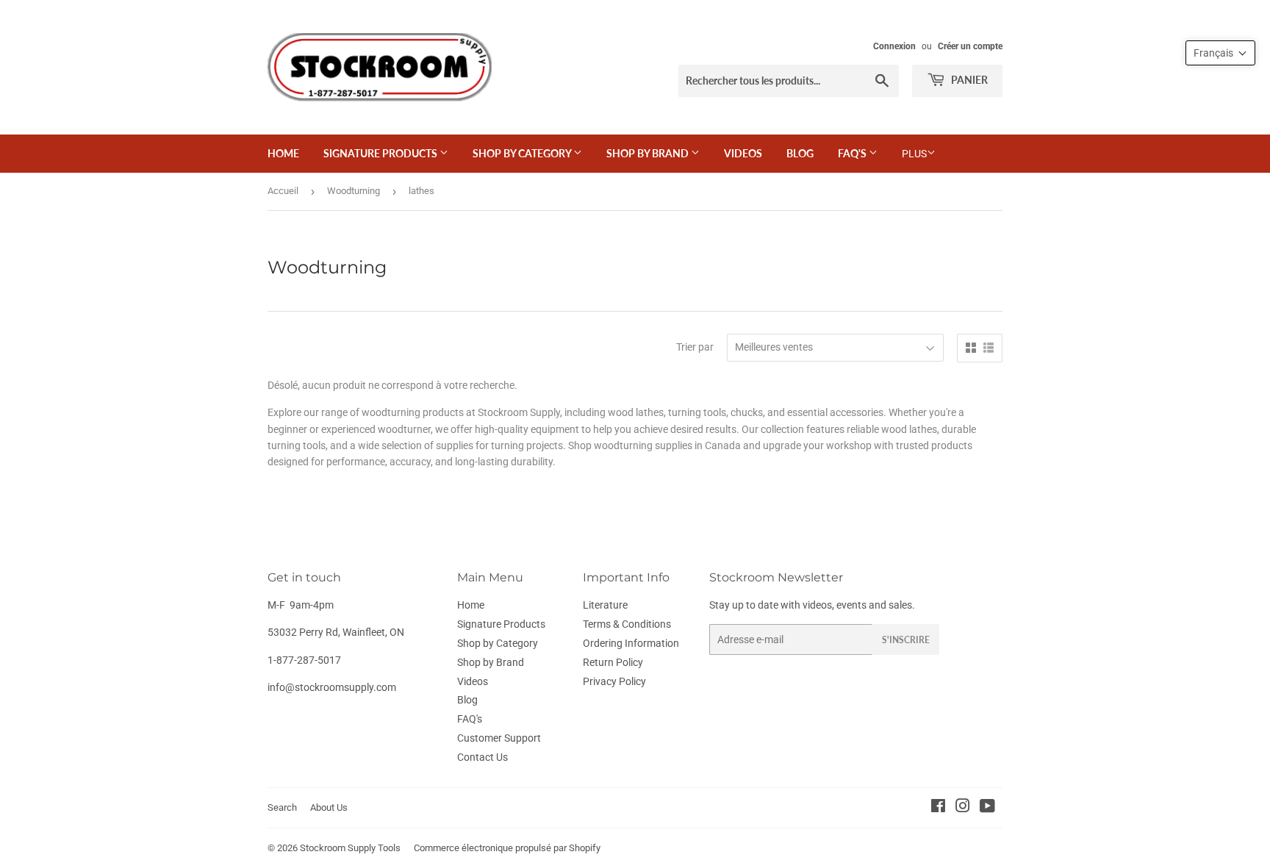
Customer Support (499, 738)
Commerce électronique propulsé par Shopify (507, 847)
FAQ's (853, 153)
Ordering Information (631, 643)
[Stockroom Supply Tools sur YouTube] (987, 808)
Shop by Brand (648, 153)
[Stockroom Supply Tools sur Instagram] (962, 808)
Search (282, 807)
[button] (1220, 53)
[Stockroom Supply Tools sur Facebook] (938, 808)
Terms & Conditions (627, 624)
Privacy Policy (614, 681)
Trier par (695, 347)
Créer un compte (970, 46)
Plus (914, 154)
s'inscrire (906, 639)
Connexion (894, 46)
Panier (968, 80)
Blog (800, 153)
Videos (743, 153)
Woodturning (353, 190)
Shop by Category (523, 153)
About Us (329, 807)
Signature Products (381, 153)
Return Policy (613, 662)
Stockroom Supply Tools (350, 847)
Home (283, 153)
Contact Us (482, 757)
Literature (605, 605)
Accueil (283, 190)
